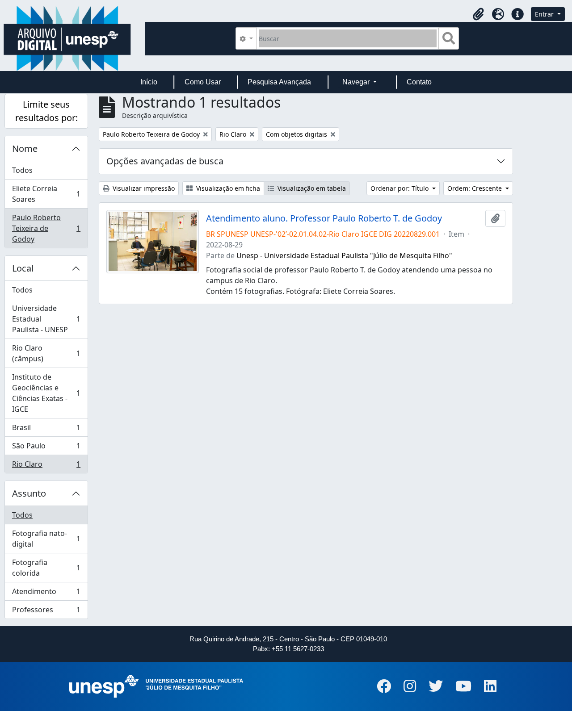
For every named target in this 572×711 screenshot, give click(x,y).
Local (23, 268)
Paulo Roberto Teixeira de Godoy (46, 228)
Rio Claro (46, 466)
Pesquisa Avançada (279, 82)
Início (148, 82)
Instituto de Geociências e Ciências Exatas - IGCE (46, 393)
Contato (419, 82)
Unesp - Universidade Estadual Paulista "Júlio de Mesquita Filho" (344, 255)
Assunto (29, 493)
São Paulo (46, 448)
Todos (22, 170)
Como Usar (203, 82)
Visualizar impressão (143, 188)
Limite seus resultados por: (46, 111)
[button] (478, 14)
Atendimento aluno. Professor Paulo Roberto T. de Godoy (324, 218)
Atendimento (46, 593)
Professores (46, 612)
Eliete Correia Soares (46, 194)
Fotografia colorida (46, 567)
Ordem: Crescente (475, 188)
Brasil (46, 429)
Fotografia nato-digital (46, 538)
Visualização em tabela (311, 188)
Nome (25, 148)
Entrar (545, 14)
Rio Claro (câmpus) (46, 353)
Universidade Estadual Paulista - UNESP (46, 319)
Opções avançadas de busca (164, 161)
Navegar (356, 82)
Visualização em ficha (227, 188)
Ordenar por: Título (400, 188)
